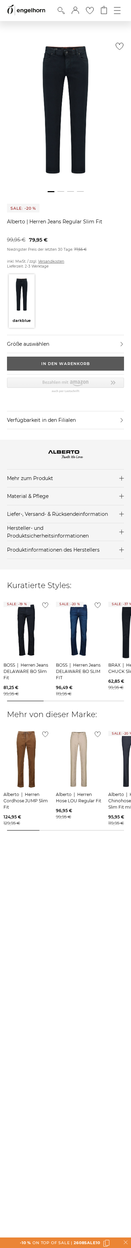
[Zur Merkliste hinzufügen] (118, 48)
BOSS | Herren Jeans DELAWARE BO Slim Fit (25, 671)
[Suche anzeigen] (61, 11)
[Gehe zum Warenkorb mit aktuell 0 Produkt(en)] (103, 11)
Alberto (17, 221)
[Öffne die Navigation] (117, 11)
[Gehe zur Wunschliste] (89, 11)
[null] (26, 630)
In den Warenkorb (65, 363)
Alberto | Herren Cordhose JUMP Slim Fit (25, 801)
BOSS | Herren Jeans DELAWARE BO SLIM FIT (78, 671)
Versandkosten (51, 261)
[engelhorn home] (26, 10)
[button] (75, 11)
